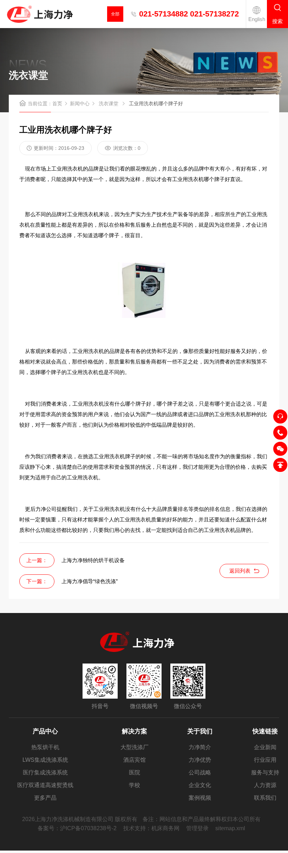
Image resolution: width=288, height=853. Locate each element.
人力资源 (265, 785)
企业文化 (200, 785)
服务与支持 (265, 772)
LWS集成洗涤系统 (45, 760)
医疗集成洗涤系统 (45, 772)
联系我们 (265, 798)
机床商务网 (165, 828)
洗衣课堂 (108, 103)
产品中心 (45, 731)
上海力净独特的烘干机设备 (93, 560)
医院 (134, 772)
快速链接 (265, 731)
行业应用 (265, 760)
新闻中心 (80, 103)
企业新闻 (265, 747)
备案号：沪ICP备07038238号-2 (77, 828)
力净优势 (200, 760)
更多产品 (45, 798)
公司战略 (200, 772)
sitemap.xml (230, 828)
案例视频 (200, 798)
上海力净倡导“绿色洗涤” (89, 581)
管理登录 (197, 828)
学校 (134, 785)
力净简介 (200, 747)
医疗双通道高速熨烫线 (45, 785)
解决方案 (134, 731)
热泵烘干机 (45, 747)
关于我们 (199, 731)
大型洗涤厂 (134, 747)
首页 (57, 103)
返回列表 (239, 571)
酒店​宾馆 (134, 760)
